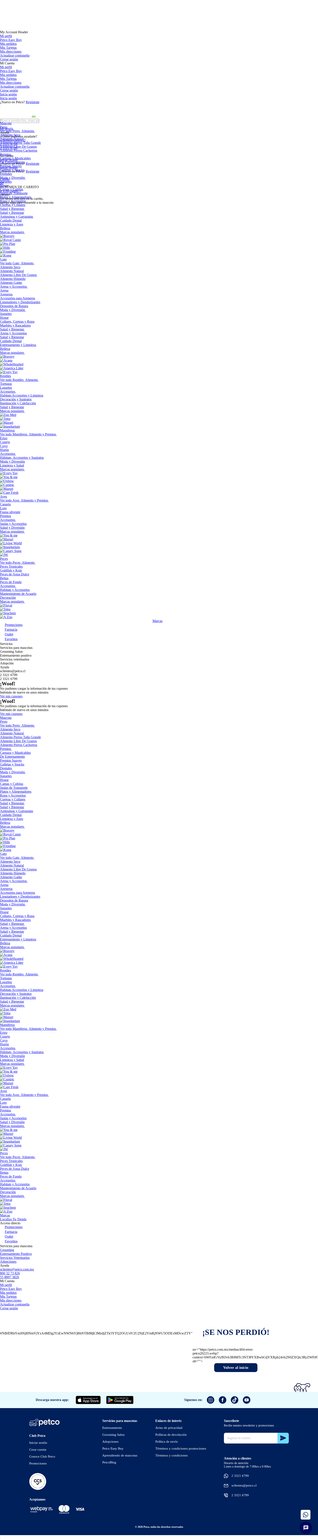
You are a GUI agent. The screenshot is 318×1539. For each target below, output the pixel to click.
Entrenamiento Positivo (16, 1254)
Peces (4, 559)
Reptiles (5, 376)
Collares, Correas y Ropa (17, 321)
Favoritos (11, 639)
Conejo (5, 442)
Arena (4, 290)
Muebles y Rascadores (15, 325)
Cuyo (4, 446)
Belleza (5, 228)
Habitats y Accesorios (15, 590)
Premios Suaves (11, 166)
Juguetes (6, 181)
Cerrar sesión (9, 59)
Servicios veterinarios (14, 659)
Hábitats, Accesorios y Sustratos (22, 457)
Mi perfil (6, 36)
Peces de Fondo (11, 582)
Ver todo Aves (9, 500)
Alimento (27, 131)
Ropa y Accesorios (13, 201)
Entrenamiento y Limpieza (18, 345)
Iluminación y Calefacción (18, 403)
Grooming (7, 1250)
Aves (3, 496)
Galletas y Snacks (12, 170)
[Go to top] (0, 1538)
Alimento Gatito (11, 282)
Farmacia (11, 629)
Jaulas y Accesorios (13, 524)
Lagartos (6, 387)
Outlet (9, 634)
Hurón (4, 450)
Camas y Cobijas (11, 189)
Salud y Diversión (12, 527)
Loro (3, 508)
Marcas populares (12, 232)
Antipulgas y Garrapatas (16, 216)
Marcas (157, 621)
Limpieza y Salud (12, 465)
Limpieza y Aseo (11, 224)
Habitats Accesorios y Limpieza (21, 395)
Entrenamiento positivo (16, 655)
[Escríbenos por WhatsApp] (305, 1515)
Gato (3, 259)
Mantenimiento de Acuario (18, 594)
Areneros (6, 294)
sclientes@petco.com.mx (17, 1269)
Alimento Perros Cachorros (18, 150)
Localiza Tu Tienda (13, 1219)
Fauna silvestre (10, 512)
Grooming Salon (11, 651)
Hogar (4, 185)
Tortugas (6, 384)
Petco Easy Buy (11, 40)
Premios (5, 154)
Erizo (3, 438)
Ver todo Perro (10, 131)
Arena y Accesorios (13, 286)
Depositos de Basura (14, 306)
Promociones (13, 625)
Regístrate (32, 102)
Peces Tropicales (11, 566)
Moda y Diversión (12, 177)
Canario (5, 504)
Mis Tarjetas (8, 47)
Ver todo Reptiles (12, 380)
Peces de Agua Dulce (14, 574)
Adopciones (8, 1261)
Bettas (4, 578)
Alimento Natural (12, 139)
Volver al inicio (235, 1367)
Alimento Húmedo (13, 279)
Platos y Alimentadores (15, 197)
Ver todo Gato (9, 263)
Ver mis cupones (11, 696)
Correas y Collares (12, 205)
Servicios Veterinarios (15, 1257)
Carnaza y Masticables (15, 158)
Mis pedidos (8, 44)
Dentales (6, 174)
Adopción (7, 663)
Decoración (8, 597)
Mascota (5, 123)
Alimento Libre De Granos (18, 146)
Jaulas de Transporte (14, 193)
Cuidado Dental (11, 220)
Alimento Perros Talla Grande (20, 143)
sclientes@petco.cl (12, 671)
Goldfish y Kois (11, 570)
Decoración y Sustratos (16, 399)
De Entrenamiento (12, 162)
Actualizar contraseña (14, 55)
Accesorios (7, 391)
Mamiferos (7, 430)
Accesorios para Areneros (17, 298)
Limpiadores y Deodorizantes (20, 302)
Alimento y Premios (42, 434)
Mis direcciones (10, 51)
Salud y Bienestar (12, 209)
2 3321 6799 (8, 675)
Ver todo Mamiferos (13, 434)
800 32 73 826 (10, 1273)
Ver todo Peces (10, 562)
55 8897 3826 (9, 1277)
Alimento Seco (10, 135)
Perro (3, 127)
